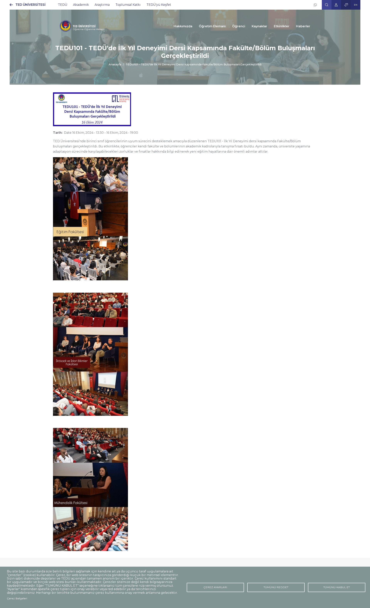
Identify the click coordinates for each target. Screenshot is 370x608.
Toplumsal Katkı (128, 5)
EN (355, 4)
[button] (326, 5)
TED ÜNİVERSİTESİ (30, 5)
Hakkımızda (183, 26)
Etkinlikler (281, 26)
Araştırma (102, 5)
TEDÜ (62, 5)
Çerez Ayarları (215, 587)
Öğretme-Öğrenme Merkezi (88, 29)
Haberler (303, 26)
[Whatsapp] (315, 4)
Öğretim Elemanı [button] (212, 26)
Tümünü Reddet (276, 587)
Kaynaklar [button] (259, 26)
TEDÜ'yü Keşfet (158, 5)
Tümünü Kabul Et (336, 587)
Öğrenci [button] (238, 26)
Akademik (81, 5)
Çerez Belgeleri (17, 598)
